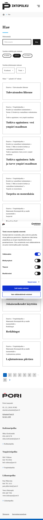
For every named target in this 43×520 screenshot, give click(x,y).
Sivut (18, 55)
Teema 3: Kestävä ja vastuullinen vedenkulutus (21, 112)
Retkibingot (13, 331)
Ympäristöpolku (18, 107)
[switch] (38, 260)
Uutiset (27, 55)
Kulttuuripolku (9, 444)
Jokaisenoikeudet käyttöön (21, 303)
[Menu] (38, 6)
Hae (36, 42)
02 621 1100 (7, 417)
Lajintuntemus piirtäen (19, 359)
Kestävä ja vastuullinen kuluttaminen (18, 110)
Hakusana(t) (7, 36)
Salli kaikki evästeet (21, 288)
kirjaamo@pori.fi (8, 414)
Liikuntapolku (8, 501)
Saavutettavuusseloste (19, 514)
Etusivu (8, 87)
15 (5, 380)
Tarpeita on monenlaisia (20, 193)
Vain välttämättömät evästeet (21, 294)
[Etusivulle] (15, 6)
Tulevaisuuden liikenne (19, 92)
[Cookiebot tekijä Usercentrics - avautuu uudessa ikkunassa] (31, 224)
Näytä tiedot (32, 282)
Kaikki (6, 55)
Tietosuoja (6, 514)
